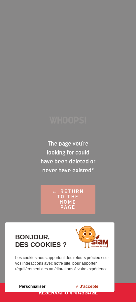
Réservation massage (68, 292)
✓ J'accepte (87, 286)
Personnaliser (32, 286)
